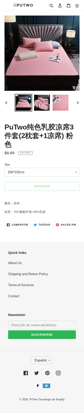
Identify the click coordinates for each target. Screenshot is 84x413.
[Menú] (77, 5)
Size (7, 164)
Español (41, 360)
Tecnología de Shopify (51, 399)
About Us (15, 263)
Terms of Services (21, 285)
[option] (23, 103)
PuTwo (34, 399)
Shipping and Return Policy (28, 274)
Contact (13, 296)
